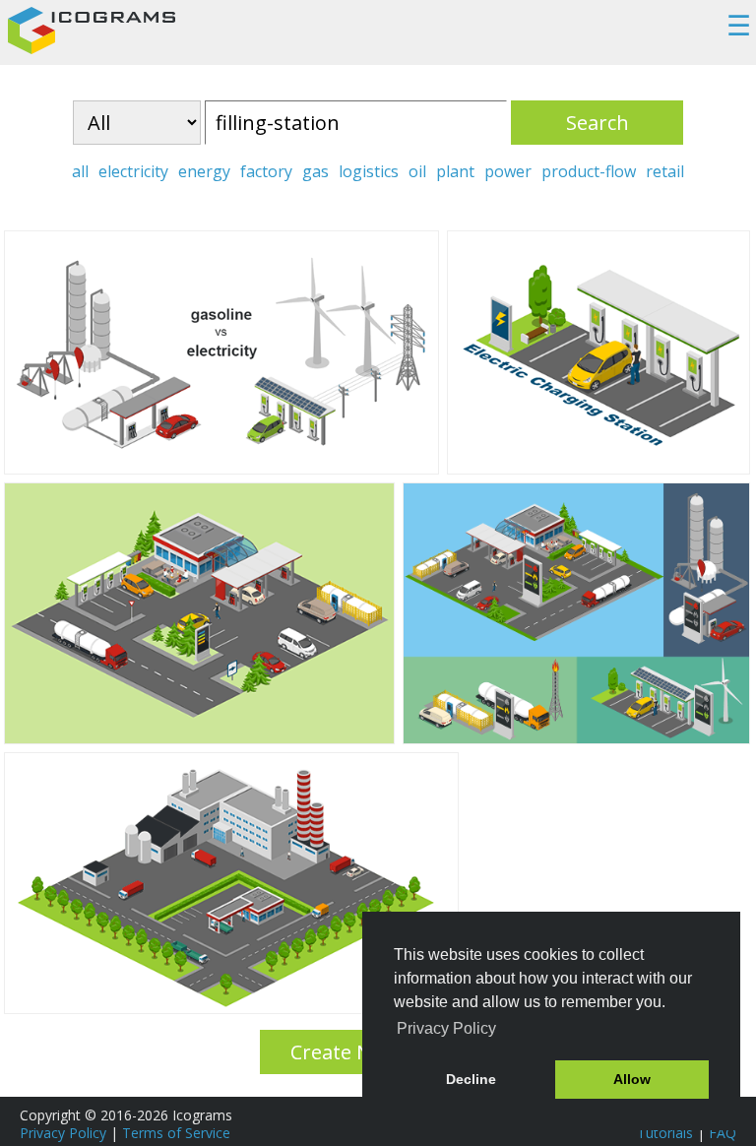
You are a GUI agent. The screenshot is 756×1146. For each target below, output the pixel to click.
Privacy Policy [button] (446, 1028)
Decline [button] (471, 1079)
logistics (369, 171)
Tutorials (665, 1132)
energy (204, 171)
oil (417, 171)
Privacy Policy (63, 1132)
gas (315, 171)
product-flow (588, 171)
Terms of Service (176, 1132)
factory (266, 171)
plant (455, 171)
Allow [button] (632, 1079)
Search (597, 122)
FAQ (722, 1132)
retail (665, 171)
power (508, 171)
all (80, 171)
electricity (133, 171)
